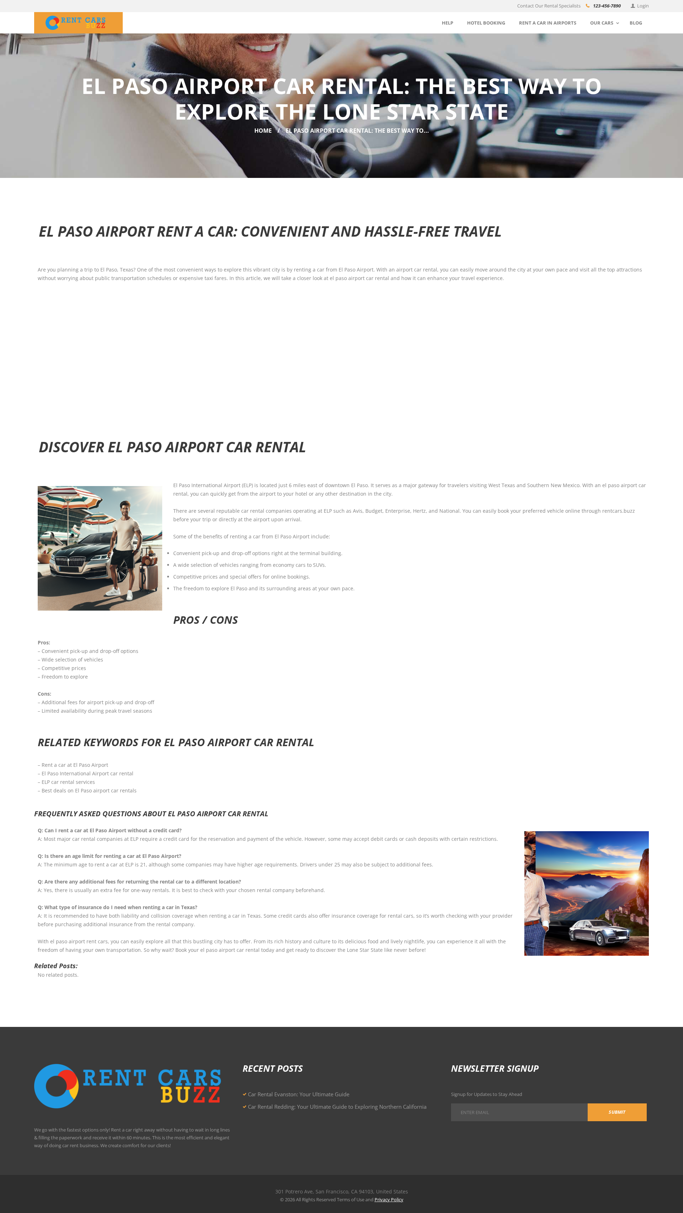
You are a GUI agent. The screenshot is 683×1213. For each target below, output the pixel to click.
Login (643, 5)
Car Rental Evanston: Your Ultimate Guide (298, 1094)
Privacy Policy (389, 1199)
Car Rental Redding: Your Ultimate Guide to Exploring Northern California (337, 1106)
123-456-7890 (607, 5)
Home (263, 131)
